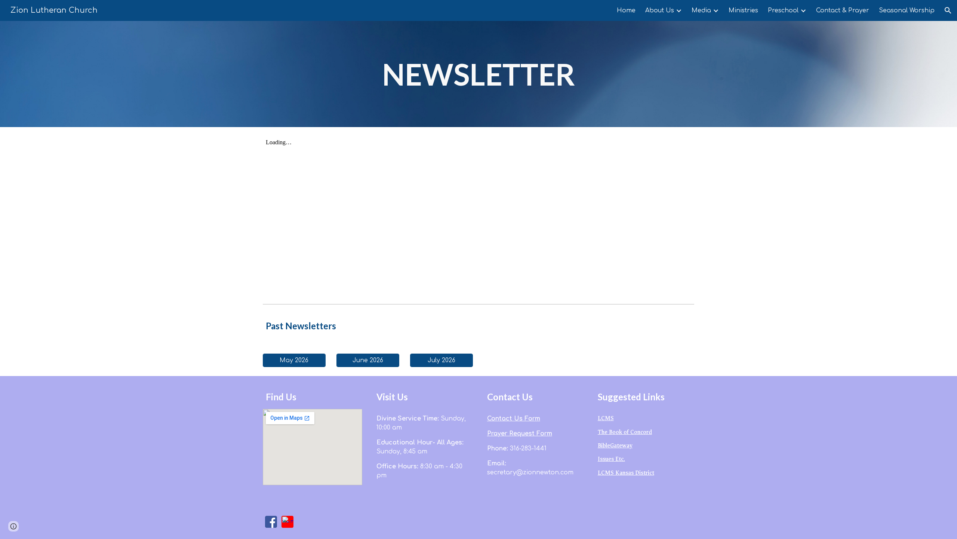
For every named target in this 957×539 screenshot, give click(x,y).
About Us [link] (659, 10)
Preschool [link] (783, 10)
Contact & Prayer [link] (842, 10)
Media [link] (701, 10)
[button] (948, 10)
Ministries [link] (743, 10)
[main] (478, 74)
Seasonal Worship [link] (907, 10)
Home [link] (626, 10)
